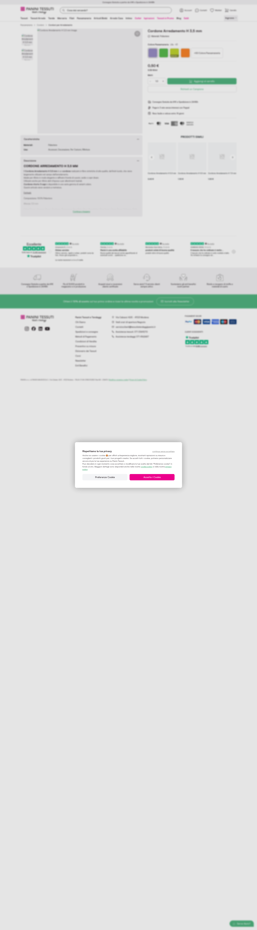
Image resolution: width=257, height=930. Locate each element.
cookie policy (146, 466)
